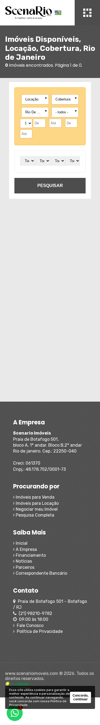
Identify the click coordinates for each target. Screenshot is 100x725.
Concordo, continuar (80, 697)
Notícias (23, 561)
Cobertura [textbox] (62, 99)
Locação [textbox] (31, 99)
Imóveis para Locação (37, 503)
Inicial (21, 543)
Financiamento (30, 555)
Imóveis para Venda (34, 497)
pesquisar (50, 185)
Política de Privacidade (39, 631)
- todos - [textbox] (61, 112)
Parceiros (24, 567)
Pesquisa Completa (34, 515)
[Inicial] (29, 12)
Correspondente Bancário (41, 573)
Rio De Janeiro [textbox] (36, 112)
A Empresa (26, 549)
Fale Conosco (29, 625)
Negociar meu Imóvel (36, 509)
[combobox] (35, 99)
